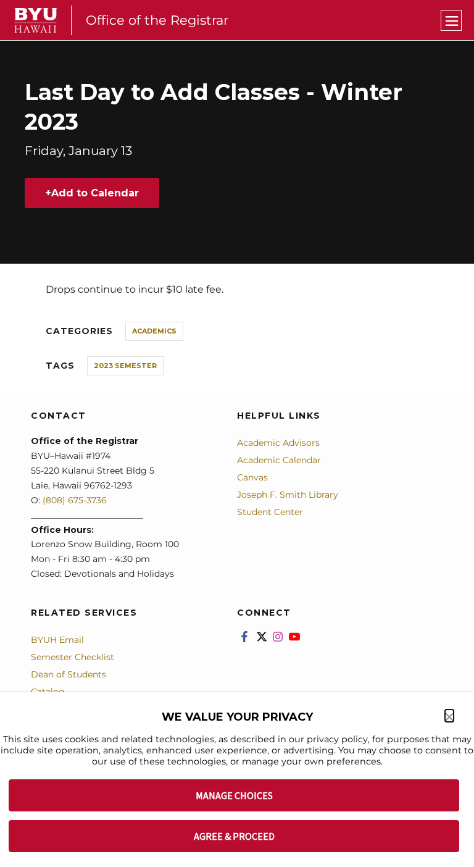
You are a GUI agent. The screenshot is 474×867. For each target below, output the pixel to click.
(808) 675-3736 (75, 500)
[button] (449, 716)
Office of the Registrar (157, 20)
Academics (154, 331)
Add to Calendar (95, 193)
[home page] (35, 20)
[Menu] (451, 20)
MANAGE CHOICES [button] (234, 795)
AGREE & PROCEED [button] (234, 836)
